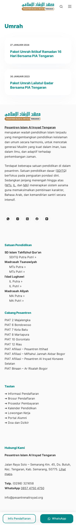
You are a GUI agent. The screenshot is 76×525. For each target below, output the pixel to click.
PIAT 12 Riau (13, 344)
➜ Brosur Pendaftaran (20, 398)
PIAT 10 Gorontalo (17, 339)
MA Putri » (16, 300)
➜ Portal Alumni (16, 418)
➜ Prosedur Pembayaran (22, 403)
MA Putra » (17, 296)
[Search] (61, 6)
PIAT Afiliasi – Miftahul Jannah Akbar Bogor (35, 354)
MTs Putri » (17, 271)
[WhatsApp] (8, 218)
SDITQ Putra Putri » (22, 257)
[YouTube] (46, 218)
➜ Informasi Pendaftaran (22, 393)
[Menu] (69, 6)
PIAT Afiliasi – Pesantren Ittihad (26, 349)
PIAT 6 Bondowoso (18, 325)
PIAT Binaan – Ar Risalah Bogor (26, 368)
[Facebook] (37, 218)
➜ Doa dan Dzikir (17, 422)
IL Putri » (15, 286)
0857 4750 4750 (32, 488)
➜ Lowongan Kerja (17, 413)
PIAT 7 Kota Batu (16, 329)
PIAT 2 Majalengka (17, 320)
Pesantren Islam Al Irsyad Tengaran (30, 127)
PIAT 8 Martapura (17, 334)
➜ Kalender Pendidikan (20, 408)
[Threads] (27, 218)
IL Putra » (16, 281)
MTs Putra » (17, 267)
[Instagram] (17, 218)
